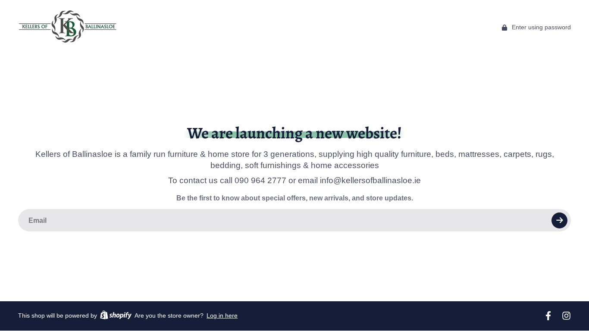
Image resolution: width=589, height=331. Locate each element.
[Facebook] (548, 315)
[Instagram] (566, 315)
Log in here (222, 315)
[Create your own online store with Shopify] (116, 316)
